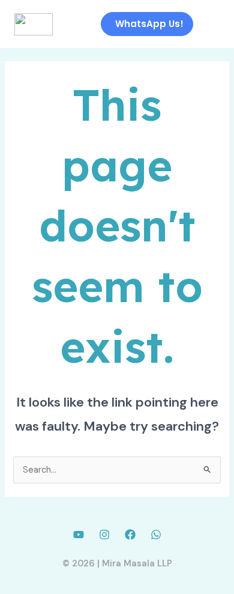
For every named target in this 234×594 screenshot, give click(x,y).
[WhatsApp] (156, 534)
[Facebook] (130, 534)
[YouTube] (78, 534)
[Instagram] (104, 534)
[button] (211, 24)
